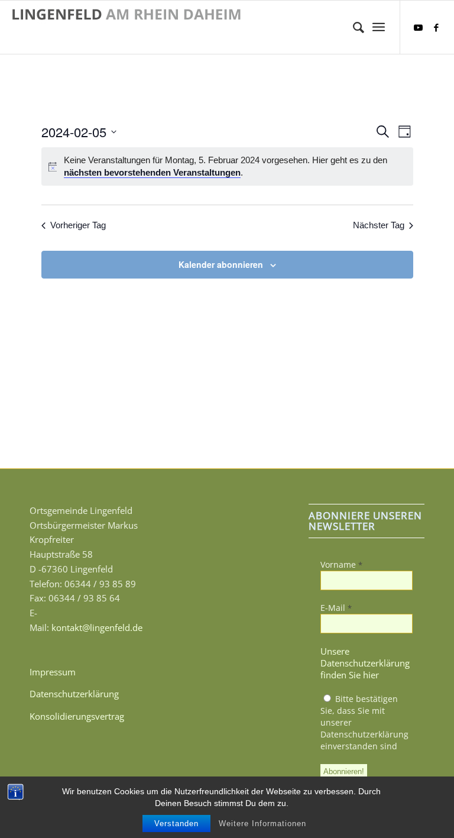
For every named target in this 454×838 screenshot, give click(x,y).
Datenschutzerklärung (74, 694)
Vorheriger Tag (78, 225)
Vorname (341, 564)
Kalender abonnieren (221, 264)
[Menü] (378, 27)
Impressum (53, 672)
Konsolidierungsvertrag (77, 716)
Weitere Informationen (262, 823)
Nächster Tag (378, 225)
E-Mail (336, 607)
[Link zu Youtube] (418, 27)
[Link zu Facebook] (436, 27)
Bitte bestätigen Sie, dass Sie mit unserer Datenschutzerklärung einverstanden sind (364, 722)
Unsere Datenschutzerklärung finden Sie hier (365, 663)
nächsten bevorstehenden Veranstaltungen (152, 172)
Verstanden (176, 823)
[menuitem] (352, 27)
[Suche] (352, 27)
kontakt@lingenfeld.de (96, 627)
